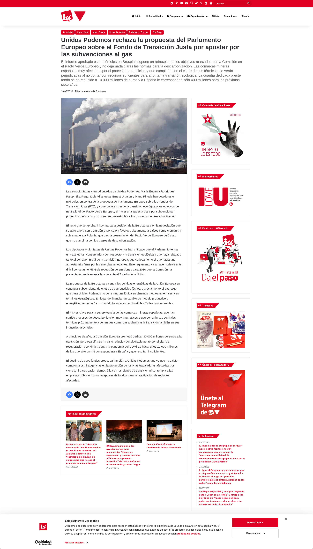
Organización (197, 16)
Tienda (246, 16)
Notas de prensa (117, 32)
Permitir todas (255, 522)
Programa (174, 16)
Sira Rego (157, 32)
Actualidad (154, 16)
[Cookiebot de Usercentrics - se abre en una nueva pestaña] (43, 542)
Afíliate (215, 16)
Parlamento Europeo (138, 32)
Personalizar (253, 533)
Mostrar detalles (74, 542)
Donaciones (230, 16)
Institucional (83, 32)
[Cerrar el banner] (286, 519)
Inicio (137, 16)
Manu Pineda (99, 32)
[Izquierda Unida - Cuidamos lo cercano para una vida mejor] (73, 16)
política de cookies (188, 533)
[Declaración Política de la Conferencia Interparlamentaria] (164, 430)
